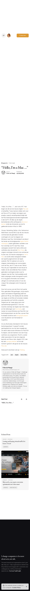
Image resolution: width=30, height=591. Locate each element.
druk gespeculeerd (22, 315)
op (7, 341)
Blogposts (4, 163)
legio (9, 341)
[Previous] (21, 399)
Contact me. (22, 35)
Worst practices (13, 487)
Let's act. (18, 571)
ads (12, 355)
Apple (16, 355)
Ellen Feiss (21, 250)
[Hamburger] (3, 35)
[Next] (26, 399)
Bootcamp (18, 309)
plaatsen (14, 341)
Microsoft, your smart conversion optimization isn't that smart (13, 483)
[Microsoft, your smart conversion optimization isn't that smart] (15, 464)
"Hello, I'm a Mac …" (7, 403)
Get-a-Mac (24, 355)
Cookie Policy (16, 587)
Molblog (22, 350)
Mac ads (25, 209)
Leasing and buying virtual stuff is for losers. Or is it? (14, 442)
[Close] (26, 586)
